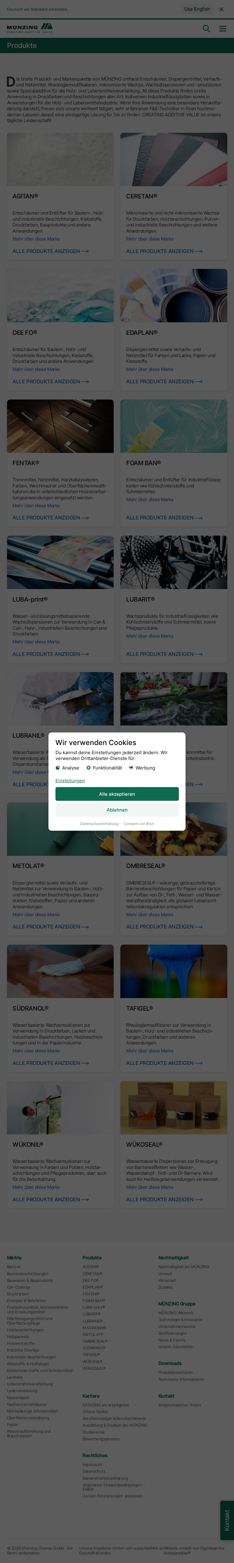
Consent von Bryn (139, 823)
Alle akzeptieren (117, 794)
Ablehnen (117, 810)
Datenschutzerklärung (99, 823)
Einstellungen (70, 780)
